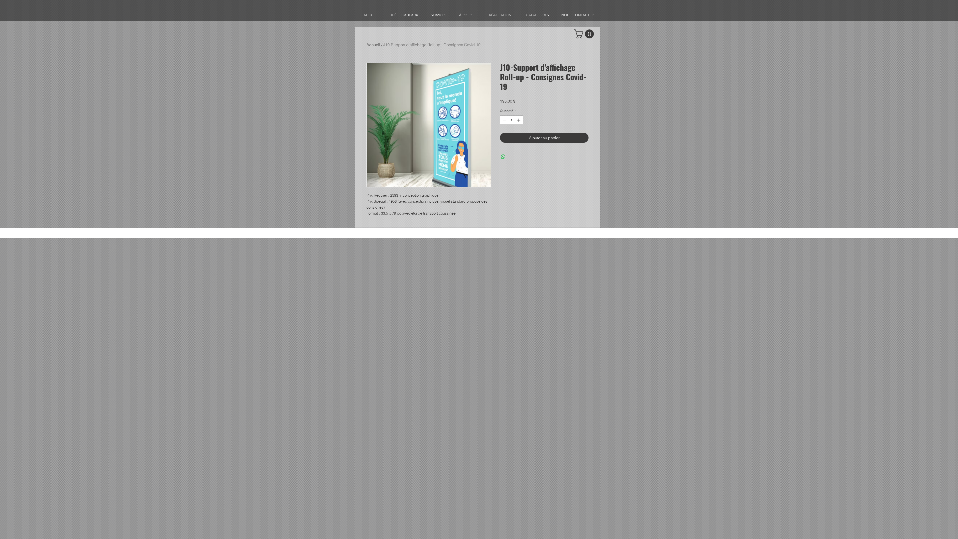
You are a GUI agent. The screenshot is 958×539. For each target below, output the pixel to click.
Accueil (373, 44)
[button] (585, 33)
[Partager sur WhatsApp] (503, 157)
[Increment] (519, 120)
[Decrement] (504, 120)
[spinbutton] (511, 120)
